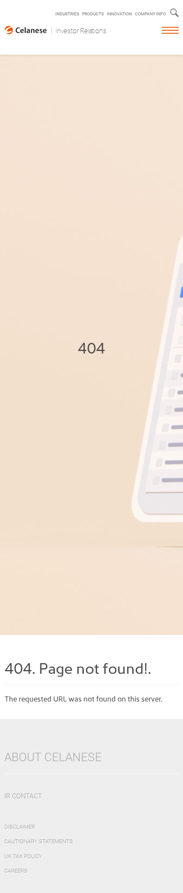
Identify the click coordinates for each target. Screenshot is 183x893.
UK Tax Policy (23, 856)
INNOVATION (119, 14)
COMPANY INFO (150, 14)
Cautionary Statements (38, 841)
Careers (15, 870)
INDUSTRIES (67, 14)
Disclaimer (19, 826)
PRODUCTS (93, 14)
